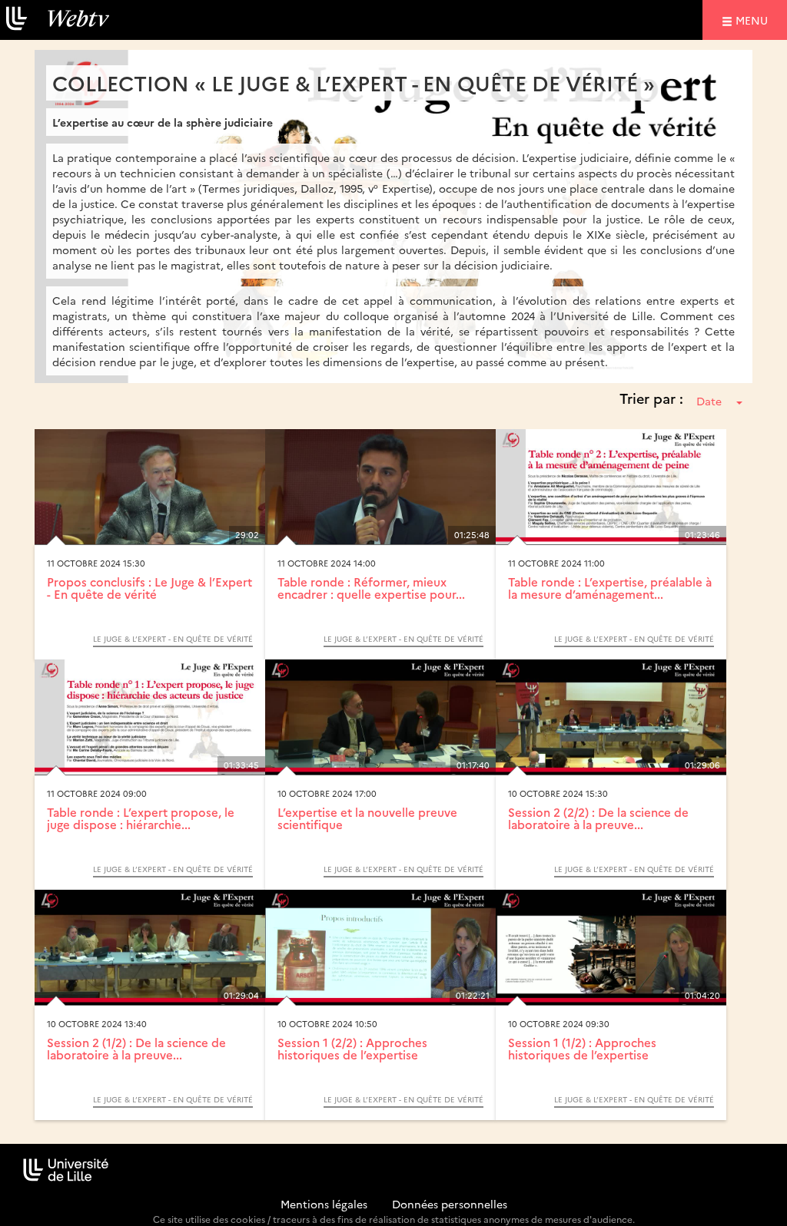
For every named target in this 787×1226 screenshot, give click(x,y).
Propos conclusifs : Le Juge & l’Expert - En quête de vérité (149, 588)
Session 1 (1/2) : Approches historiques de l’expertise (582, 1048)
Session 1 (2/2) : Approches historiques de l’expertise (352, 1048)
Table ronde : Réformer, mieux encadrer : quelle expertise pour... (371, 588)
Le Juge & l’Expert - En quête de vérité (173, 638)
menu (754, 20)
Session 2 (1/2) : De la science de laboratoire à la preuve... (136, 1048)
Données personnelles (449, 1203)
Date (709, 400)
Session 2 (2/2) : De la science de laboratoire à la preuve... (598, 818)
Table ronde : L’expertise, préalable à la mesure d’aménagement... (610, 588)
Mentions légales (324, 1203)
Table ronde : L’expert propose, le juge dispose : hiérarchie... (140, 818)
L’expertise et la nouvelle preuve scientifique (367, 818)
